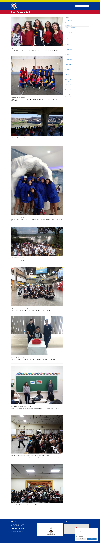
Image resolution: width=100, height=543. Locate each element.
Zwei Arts (35, 541)
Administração (68, 20)
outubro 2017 (68, 64)
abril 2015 (67, 91)
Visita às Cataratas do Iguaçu (17, 257)
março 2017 (67, 76)
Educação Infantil (69, 25)
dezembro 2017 (68, 59)
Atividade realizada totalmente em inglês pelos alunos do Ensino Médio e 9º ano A (30, 455)
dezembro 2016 (68, 81)
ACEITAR (91, 538)
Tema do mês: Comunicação (17, 357)
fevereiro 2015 (68, 96)
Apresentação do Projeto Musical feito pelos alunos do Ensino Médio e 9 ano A (29, 504)
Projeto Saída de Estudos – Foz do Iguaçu (20, 308)
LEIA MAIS (81, 536)
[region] (86, 534)
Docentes (67, 22)
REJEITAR (81, 538)
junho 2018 (67, 54)
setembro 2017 (68, 67)
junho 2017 (67, 69)
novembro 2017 (68, 62)
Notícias (67, 34)
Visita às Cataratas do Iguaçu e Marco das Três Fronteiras (24, 217)
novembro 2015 (68, 86)
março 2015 (67, 94)
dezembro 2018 (68, 49)
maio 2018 (67, 57)
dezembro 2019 (68, 42)
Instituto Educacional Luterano (17, 541)
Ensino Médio (68, 32)
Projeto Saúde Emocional (17, 48)
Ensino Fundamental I (70, 27)
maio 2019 (67, 47)
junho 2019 (67, 44)
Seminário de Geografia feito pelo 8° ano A (21, 406)
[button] (76, 528)
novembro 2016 (68, 84)
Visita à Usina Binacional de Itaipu (19, 137)
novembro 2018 (68, 52)
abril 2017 (67, 74)
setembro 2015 (68, 89)
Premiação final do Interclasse (18, 97)
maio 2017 (67, 72)
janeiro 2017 (68, 79)
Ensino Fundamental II (70, 30)
